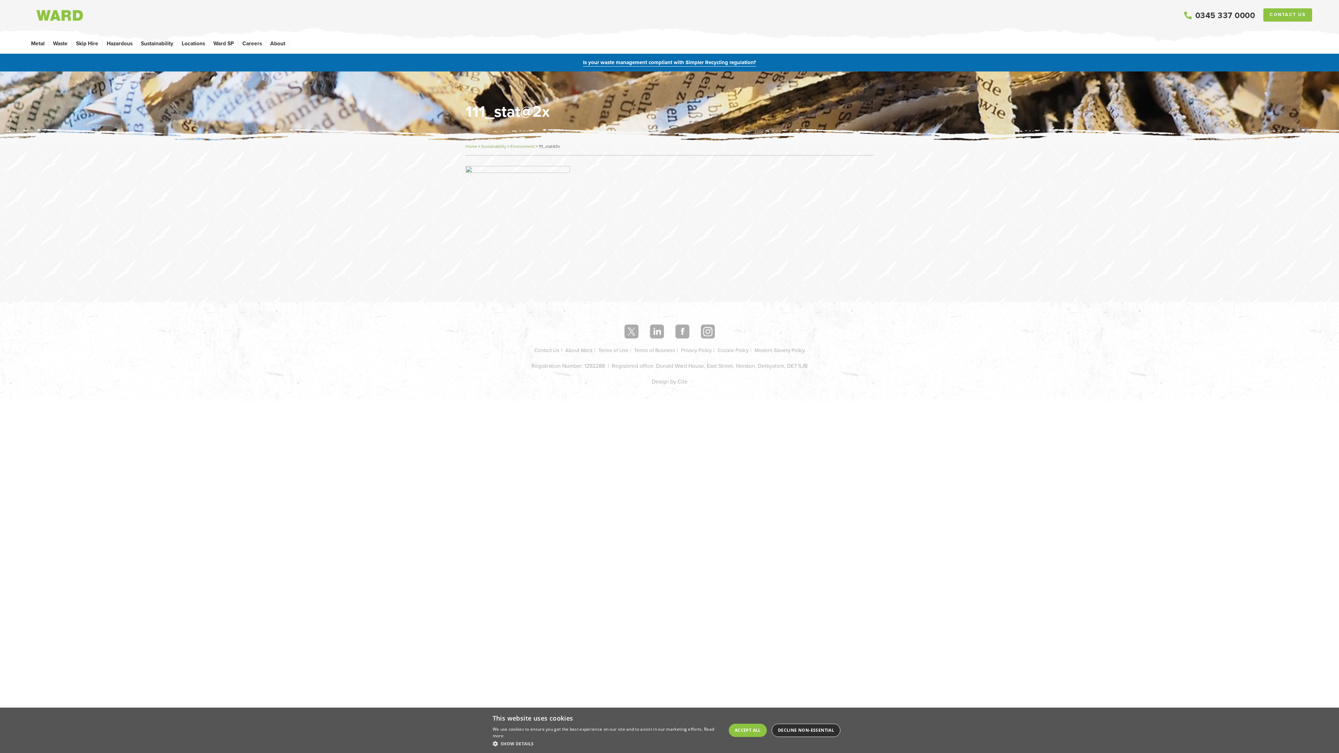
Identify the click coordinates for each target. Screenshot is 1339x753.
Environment (522, 146)
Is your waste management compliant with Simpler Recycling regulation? (669, 62)
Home (471, 146)
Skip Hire (87, 43)
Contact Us (1288, 15)
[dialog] (669, 730)
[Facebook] (682, 332)
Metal (38, 43)
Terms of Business (654, 350)
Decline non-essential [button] (806, 730)
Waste (60, 43)
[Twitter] (631, 332)
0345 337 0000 (1225, 15)
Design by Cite (670, 382)
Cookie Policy (733, 350)
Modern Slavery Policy (780, 350)
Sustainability (157, 43)
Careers (252, 43)
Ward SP (223, 43)
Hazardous (120, 43)
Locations (193, 43)
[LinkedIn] (657, 332)
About (277, 43)
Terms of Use (613, 350)
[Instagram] (708, 332)
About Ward (578, 350)
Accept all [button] (748, 730)
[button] (606, 743)
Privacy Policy (696, 350)
